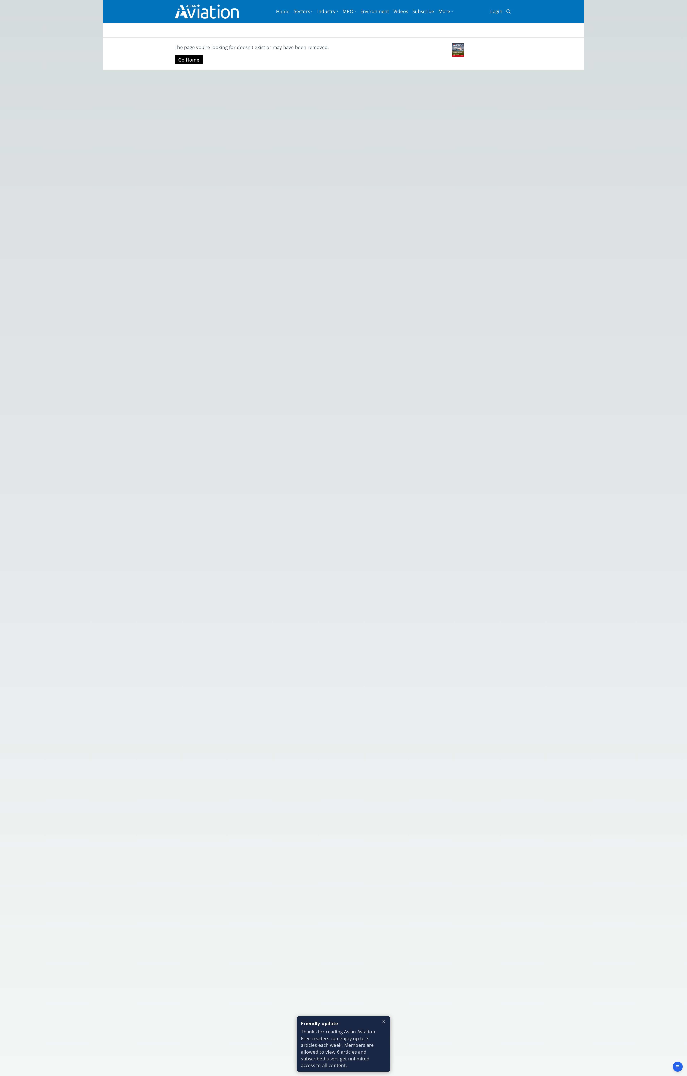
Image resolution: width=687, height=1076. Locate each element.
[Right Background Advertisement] (635, 538)
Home (282, 11)
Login (496, 11)
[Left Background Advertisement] (51, 538)
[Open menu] (678, 1067)
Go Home (188, 60)
